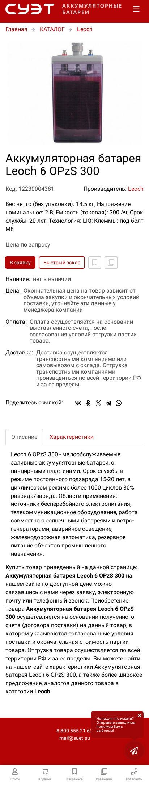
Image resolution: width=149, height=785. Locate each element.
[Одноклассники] (88, 403)
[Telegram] (108, 403)
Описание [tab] (24, 436)
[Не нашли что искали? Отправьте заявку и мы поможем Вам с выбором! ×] (134, 751)
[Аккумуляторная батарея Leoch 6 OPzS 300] (74, 93)
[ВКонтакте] (78, 403)
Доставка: (19, 352)
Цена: (13, 290)
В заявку (20, 262)
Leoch (136, 188)
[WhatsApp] (118, 403)
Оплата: (16, 322)
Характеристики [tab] (72, 436)
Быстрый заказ (61, 262)
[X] (98, 403)
